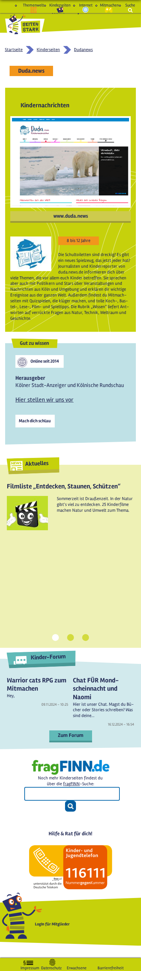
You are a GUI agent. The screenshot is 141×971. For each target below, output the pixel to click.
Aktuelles (37, 464)
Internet (85, 5)
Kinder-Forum (48, 657)
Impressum (30, 967)
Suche (130, 5)
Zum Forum (71, 735)
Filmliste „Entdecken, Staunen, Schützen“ (63, 486)
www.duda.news (70, 216)
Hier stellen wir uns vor (44, 399)
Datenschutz (51, 967)
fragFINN (71, 784)
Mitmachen (108, 5)
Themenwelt (33, 5)
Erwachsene (77, 967)
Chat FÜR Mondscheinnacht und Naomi (96, 688)
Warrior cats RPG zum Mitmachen (36, 684)
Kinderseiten (59, 5)
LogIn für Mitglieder (52, 924)
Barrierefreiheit (111, 967)
